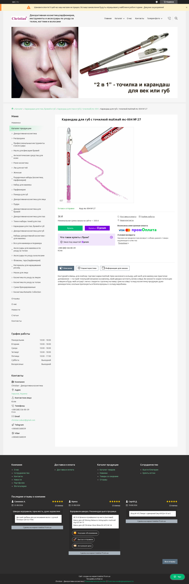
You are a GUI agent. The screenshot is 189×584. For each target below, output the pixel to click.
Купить (70, 228)
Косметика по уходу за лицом (27, 277)
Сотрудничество (21, 473)
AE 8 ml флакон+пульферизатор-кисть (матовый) (93, 517)
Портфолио (19, 483)
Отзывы (15, 298)
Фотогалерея (20, 486)
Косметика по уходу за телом (27, 282)
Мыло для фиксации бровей (26, 150)
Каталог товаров (107, 470)
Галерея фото (153, 18)
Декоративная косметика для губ (29, 231)
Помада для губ (21, 194)
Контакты (139, 18)
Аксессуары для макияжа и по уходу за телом (27, 249)
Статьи (15, 315)
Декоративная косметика (25, 133)
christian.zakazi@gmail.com (23, 420)
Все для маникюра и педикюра (28, 243)
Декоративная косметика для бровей (27, 210)
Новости (15, 309)
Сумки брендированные (25, 287)
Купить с (92, 228)
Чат (179, 577)
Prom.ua (107, 576)
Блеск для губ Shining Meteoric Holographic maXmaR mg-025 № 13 (94, 521)
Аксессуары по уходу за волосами (29, 255)
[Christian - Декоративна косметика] (19, 18)
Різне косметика (21, 163)
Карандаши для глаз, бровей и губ (40, 109)
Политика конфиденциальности (121, 581)
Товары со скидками (109, 476)
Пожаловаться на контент (95, 581)
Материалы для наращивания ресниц (27, 266)
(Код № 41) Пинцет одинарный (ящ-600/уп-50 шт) (151, 513)
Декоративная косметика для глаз (29, 216)
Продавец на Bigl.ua (94, 579)
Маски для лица (21, 272)
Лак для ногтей (21, 168)
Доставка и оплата (65, 470)
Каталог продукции (21, 128)
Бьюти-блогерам (150, 470)
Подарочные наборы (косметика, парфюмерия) (28, 178)
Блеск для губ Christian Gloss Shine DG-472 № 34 (92, 525)
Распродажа (19, 138)
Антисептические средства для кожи (28, 156)
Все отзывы (170, 562)
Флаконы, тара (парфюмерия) (27, 260)
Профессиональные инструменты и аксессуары (29, 144)
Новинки (15, 122)
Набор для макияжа (22, 185)
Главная (108, 18)
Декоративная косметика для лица (30, 199)
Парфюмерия (20, 190)
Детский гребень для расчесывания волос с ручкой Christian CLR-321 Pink (37, 518)
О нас (129, 18)
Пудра (16, 204)
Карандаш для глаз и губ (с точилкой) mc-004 (78, 109)
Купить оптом (149, 473)
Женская (17, 172)
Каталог (118, 18)
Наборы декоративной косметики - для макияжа (30, 237)
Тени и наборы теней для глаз (27, 221)
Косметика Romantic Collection (27, 292)
